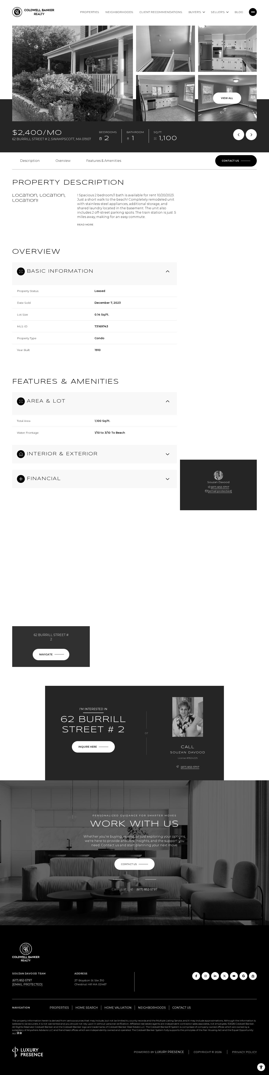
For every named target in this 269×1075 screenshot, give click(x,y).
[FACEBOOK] (196, 976)
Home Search (86, 1007)
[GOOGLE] (243, 976)
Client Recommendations (160, 12)
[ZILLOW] (253, 976)
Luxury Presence (169, 1052)
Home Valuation (118, 1007)
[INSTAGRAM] (206, 976)
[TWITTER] (224, 976)
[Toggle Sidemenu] (253, 12)
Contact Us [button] (181, 1007)
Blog (239, 12)
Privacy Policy (244, 1052)
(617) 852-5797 (220, 487)
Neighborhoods (119, 12)
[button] (236, 161)
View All (227, 98)
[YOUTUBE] (234, 976)
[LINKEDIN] (215, 976)
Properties (89, 12)
